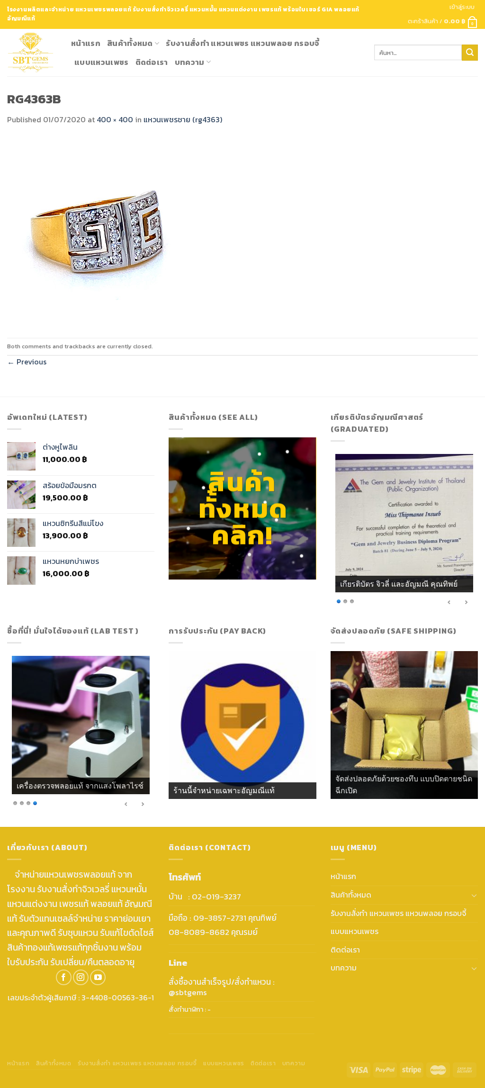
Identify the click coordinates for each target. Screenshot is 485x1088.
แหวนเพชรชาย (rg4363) (183, 119)
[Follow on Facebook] (64, 977)
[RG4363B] (102, 230)
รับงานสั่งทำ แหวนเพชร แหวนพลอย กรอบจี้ (242, 43)
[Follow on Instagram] (81, 977)
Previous (26, 361)
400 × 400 (115, 119)
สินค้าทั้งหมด (130, 43)
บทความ (190, 62)
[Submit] (470, 53)
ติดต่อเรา (151, 62)
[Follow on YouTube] (98, 977)
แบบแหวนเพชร (101, 62)
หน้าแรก (85, 43)
